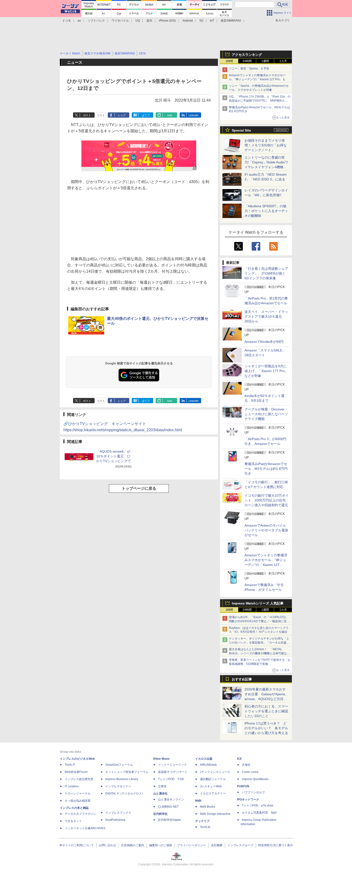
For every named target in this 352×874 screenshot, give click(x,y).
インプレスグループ (240, 845)
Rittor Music (161, 758)
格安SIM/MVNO (231, 20)
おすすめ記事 (242, 679)
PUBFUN (243, 786)
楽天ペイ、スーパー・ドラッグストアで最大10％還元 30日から (266, 316)
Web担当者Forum (76, 772)
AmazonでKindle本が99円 (264, 342)
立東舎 (162, 786)
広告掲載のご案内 (132, 845)
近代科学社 (160, 814)
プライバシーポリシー (191, 845)
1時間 (229, 61)
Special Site (241, 130)
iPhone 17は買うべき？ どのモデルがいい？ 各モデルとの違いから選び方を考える (266, 728)
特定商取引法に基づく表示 (275, 845)
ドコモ (66, 20)
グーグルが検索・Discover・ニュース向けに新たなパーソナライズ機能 (266, 414)
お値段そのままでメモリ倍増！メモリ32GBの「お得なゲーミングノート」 (265, 145)
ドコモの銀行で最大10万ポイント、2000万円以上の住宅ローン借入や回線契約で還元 (266, 500)
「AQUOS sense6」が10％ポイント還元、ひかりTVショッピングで (113, 456)
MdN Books (207, 806)
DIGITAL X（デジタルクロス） (125, 793)
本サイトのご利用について (76, 845)
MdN (198, 800)
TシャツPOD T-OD (171, 779)
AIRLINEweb (208, 764)
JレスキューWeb (211, 786)
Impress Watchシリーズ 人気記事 (258, 603)
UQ (138, 20)
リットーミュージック (172, 764)
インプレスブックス (118, 812)
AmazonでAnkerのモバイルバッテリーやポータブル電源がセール (266, 530)
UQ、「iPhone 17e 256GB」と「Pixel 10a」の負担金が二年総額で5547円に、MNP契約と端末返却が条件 (259, 100)
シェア (122, 115)
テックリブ (202, 821)
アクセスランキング (247, 55)
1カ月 (283, 61)
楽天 (149, 20)
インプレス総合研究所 (79, 779)
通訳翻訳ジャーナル (213, 779)
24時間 (247, 61)
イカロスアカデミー (213, 793)
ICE (239, 758)
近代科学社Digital (169, 820)
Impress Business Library (121, 779)
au (79, 20)
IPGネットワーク (248, 799)
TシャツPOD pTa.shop (257, 805)
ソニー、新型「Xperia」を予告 (249, 68)
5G (201, 20)
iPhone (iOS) (167, 20)
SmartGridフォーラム (119, 764)
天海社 (246, 764)
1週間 (265, 61)
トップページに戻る (139, 488)
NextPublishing (115, 820)
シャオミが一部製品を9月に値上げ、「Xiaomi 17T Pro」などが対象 (266, 371)
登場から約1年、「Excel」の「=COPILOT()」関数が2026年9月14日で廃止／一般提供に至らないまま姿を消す (259, 621)
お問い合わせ (107, 845)
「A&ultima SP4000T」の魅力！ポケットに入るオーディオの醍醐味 (266, 211)
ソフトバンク (96, 20)
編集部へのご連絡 (160, 845)
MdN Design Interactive (215, 814)
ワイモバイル (120, 20)
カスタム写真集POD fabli (259, 812)
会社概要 (216, 845)
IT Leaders (72, 786)
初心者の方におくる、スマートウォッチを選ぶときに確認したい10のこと (266, 711)
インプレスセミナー (118, 786)
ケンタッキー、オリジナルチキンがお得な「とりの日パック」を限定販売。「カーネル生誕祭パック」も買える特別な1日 (259, 642)
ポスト (87, 115)
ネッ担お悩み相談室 (78, 800)
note (169, 115)
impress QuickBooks (255, 779)
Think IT (70, 764)
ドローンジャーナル (78, 793)
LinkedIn (194, 115)
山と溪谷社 (160, 793)
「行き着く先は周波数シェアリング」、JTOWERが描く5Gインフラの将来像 (266, 273)
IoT (212, 20)
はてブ (146, 115)
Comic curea (250, 772)
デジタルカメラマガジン (80, 814)
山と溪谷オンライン (171, 799)
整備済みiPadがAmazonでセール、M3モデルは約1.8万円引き (266, 468)
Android (187, 20)
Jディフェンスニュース (215, 772)
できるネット (73, 821)
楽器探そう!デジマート (172, 772)
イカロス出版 (203, 758)
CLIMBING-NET (168, 806)
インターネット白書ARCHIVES (85, 828)
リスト (101, 115)
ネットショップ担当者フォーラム (126, 772)
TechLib (205, 827)
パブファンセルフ (253, 792)
